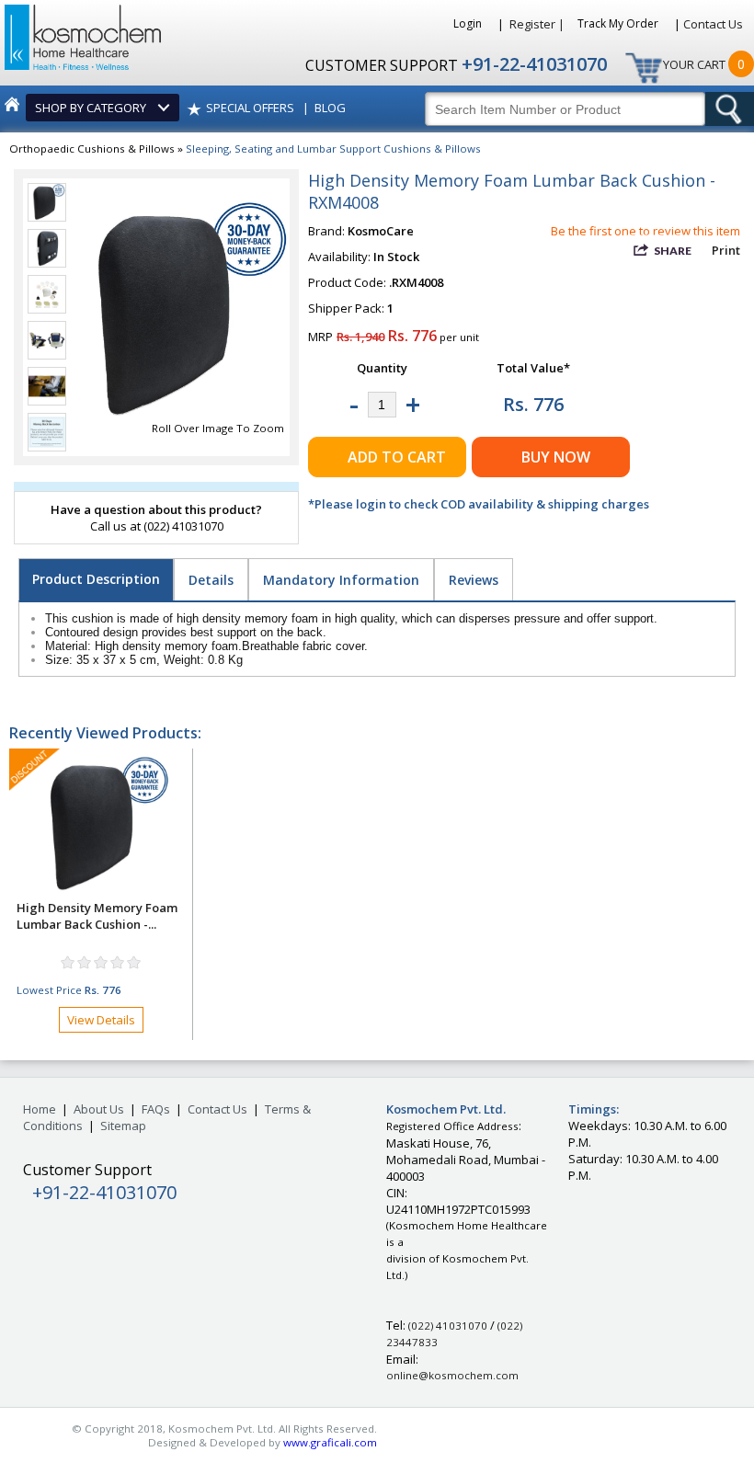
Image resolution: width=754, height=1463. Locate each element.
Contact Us (713, 24)
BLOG (330, 107)
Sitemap (123, 1125)
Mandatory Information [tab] (341, 580)
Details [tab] (211, 580)
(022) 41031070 (447, 1325)
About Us (99, 1109)
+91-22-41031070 (534, 63)
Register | (537, 24)
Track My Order (619, 23)
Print (726, 250)
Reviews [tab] (473, 580)
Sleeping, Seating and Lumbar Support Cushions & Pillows (333, 148)
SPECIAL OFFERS (250, 107)
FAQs (156, 1109)
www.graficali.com (330, 1442)
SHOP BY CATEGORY (93, 107)
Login (469, 23)
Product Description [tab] (96, 579)
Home (39, 1109)
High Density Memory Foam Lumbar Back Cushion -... (97, 915)
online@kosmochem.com (452, 1375)
